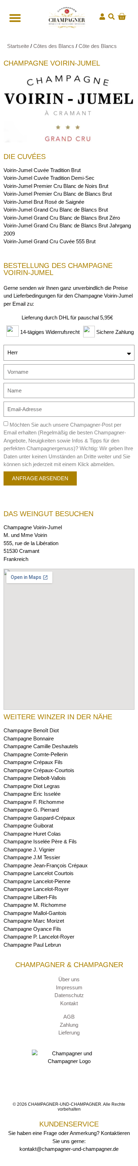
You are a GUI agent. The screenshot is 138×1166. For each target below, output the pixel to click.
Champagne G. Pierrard (31, 810)
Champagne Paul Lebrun (32, 945)
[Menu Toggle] (14, 18)
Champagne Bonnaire (29, 738)
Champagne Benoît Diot (31, 730)
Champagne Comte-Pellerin (36, 754)
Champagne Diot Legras (32, 786)
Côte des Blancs (98, 46)
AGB (69, 1017)
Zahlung (69, 1025)
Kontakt (69, 1003)
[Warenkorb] (121, 16)
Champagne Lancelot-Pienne (37, 881)
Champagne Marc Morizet (34, 921)
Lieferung (69, 1033)
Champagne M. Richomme (35, 905)
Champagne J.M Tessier (32, 857)
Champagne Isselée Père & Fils (40, 841)
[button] (111, 17)
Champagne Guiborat (28, 826)
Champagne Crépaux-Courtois (39, 770)
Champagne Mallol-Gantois (35, 913)
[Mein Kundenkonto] (102, 16)
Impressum (69, 987)
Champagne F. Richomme (34, 802)
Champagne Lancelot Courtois (39, 873)
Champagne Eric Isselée (32, 794)
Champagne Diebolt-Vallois (35, 778)
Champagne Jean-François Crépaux (46, 865)
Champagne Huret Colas (32, 834)
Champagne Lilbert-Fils (30, 897)
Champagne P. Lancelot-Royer (39, 937)
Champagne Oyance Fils (32, 929)
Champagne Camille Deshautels (41, 746)
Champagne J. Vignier (29, 850)
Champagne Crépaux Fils (33, 762)
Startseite (18, 46)
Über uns (69, 979)
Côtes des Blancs (53, 46)
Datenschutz (69, 995)
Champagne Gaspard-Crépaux (39, 818)
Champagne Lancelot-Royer (36, 889)
